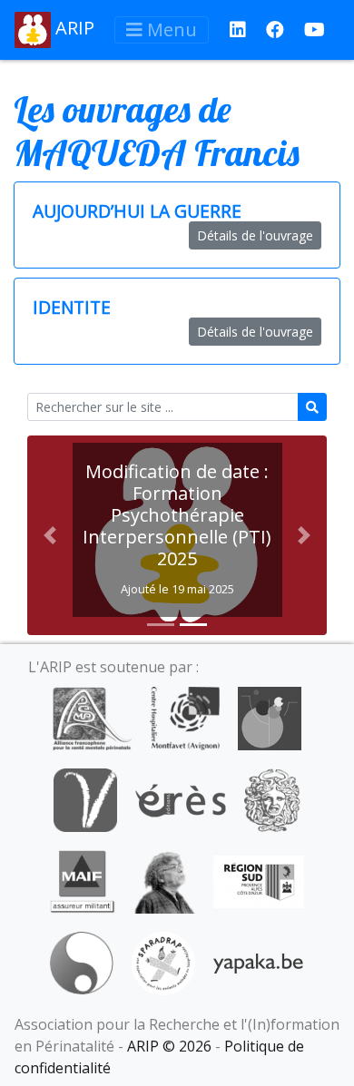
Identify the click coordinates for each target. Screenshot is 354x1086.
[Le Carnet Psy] (272, 798)
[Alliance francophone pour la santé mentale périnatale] (92, 717)
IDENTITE (72, 307)
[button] (50, 535)
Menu (170, 29)
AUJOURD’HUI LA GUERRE (137, 211)
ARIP (72, 27)
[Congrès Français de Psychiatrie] (269, 717)
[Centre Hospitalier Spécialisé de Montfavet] (185, 717)
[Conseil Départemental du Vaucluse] (85, 798)
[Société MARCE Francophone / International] (81, 962)
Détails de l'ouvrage (255, 235)
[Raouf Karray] (164, 880)
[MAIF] (82, 880)
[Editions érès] (180, 798)
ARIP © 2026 (169, 1046)
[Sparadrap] (163, 962)
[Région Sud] (258, 880)
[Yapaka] (258, 962)
